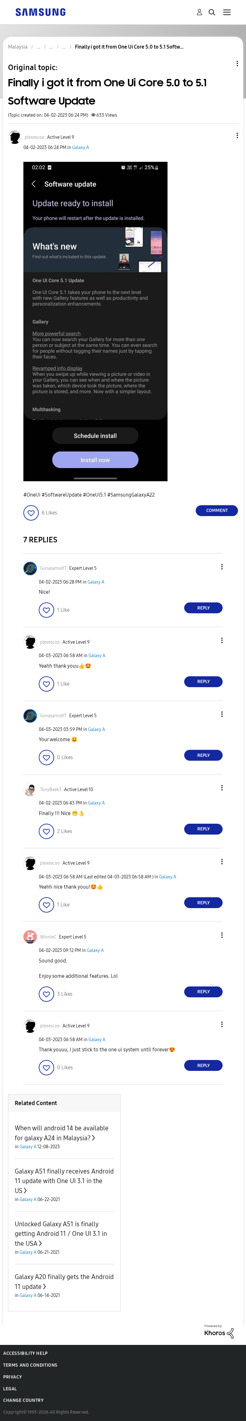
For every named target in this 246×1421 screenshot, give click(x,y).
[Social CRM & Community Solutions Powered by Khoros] (219, 1331)
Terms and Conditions (30, 1365)
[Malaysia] (40, 12)
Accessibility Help (25, 1353)
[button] (226, 135)
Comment (217, 510)
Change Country (23, 1400)
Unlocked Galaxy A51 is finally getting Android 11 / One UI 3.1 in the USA (61, 1233)
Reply (203, 608)
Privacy (12, 1377)
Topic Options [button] (226, 63)
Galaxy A (80, 147)
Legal (10, 1389)
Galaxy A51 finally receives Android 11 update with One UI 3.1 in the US (64, 1181)
